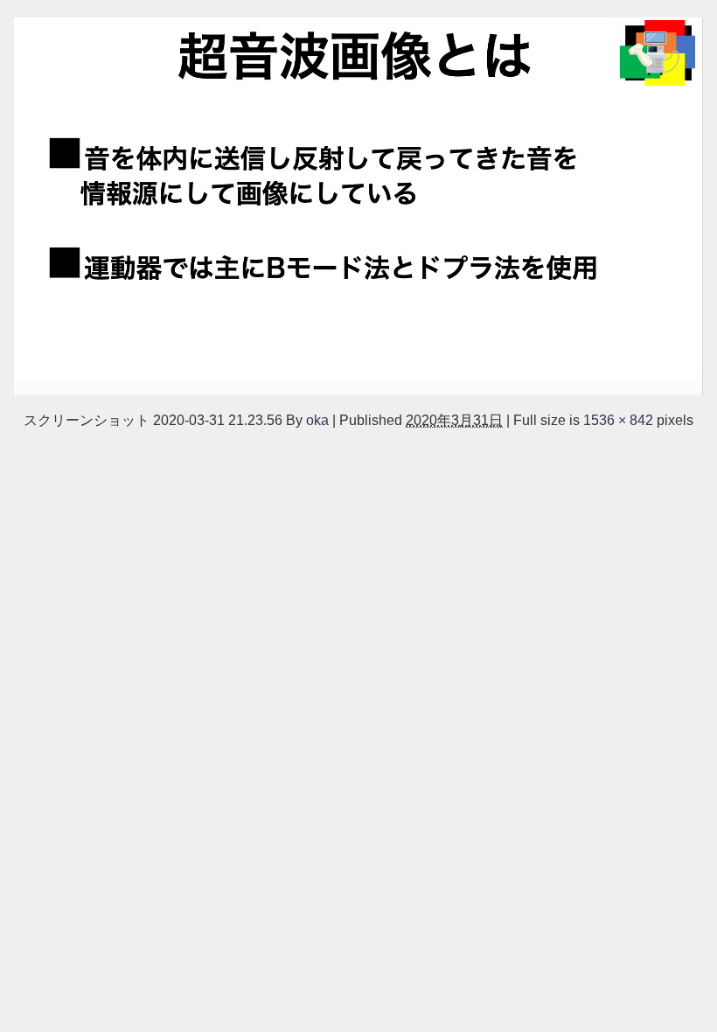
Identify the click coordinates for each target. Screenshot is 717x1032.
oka (317, 420)
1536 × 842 (618, 420)
